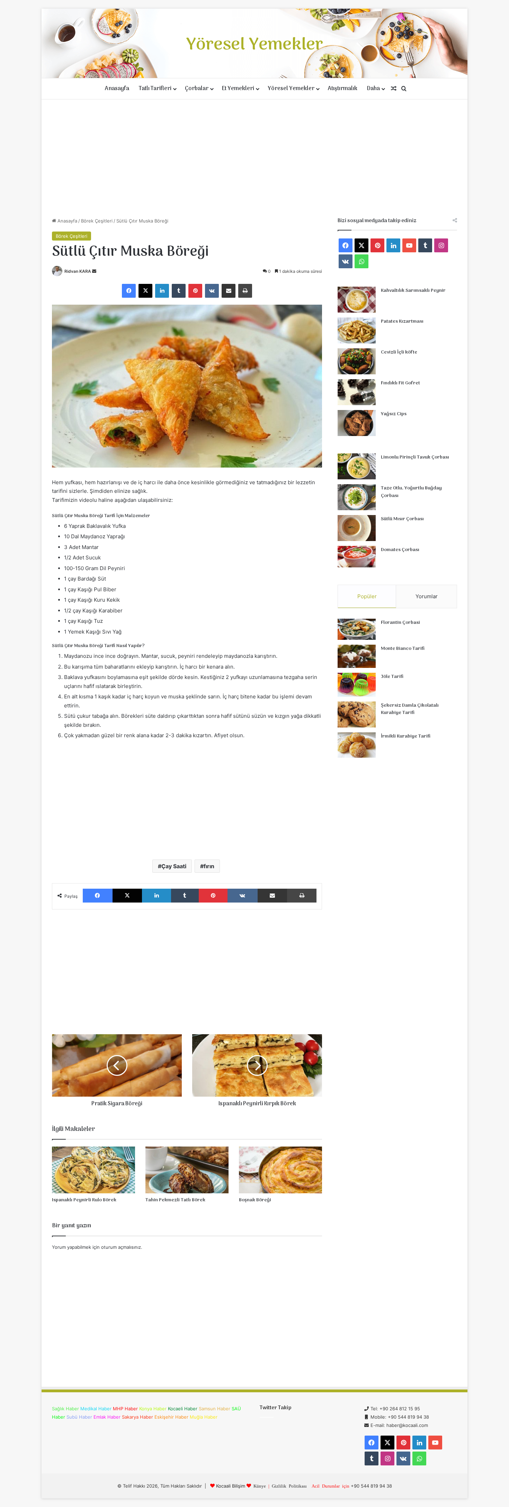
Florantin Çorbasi (400, 623)
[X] (145, 291)
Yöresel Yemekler (291, 88)
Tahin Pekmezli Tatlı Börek (175, 1200)
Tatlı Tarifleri (155, 88)
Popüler (367, 596)
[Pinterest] (195, 291)
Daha (373, 88)
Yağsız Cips (394, 414)
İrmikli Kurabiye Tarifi (405, 736)
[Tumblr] (179, 291)
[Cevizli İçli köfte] (357, 361)
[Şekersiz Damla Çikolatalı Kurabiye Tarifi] (357, 715)
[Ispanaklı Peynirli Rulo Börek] (93, 1170)
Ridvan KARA (77, 271)
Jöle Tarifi (392, 677)
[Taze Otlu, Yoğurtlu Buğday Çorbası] (357, 497)
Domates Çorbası (400, 550)
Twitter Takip (275, 1408)
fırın (209, 866)
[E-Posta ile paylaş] (228, 291)
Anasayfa (117, 88)
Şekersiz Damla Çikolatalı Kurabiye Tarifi (410, 709)
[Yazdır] (245, 291)
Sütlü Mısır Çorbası (402, 519)
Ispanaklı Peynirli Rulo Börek (84, 1200)
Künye (259, 1485)
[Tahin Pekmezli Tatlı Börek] (187, 1170)
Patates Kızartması (402, 321)
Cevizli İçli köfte (399, 352)
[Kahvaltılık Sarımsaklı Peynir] (357, 300)
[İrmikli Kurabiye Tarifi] (357, 745)
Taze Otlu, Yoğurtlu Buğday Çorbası (411, 492)
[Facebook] (129, 291)
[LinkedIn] (162, 291)
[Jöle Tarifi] (357, 685)
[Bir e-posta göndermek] (94, 271)
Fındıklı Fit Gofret (400, 383)
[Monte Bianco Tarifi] (357, 656)
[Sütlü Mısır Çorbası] (357, 528)
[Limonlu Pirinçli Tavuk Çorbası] (357, 466)
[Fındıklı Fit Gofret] (357, 392)
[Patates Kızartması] (357, 330)
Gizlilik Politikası (289, 1485)
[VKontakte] (212, 291)
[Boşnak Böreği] (280, 1170)
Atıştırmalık (342, 88)
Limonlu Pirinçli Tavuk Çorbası (415, 457)
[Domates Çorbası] (357, 556)
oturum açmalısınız (121, 1247)
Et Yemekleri (238, 88)
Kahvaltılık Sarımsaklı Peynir (413, 291)
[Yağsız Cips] (357, 423)
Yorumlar (427, 596)
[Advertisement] (254, 158)
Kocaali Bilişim (230, 1486)
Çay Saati (173, 866)
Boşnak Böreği (255, 1200)
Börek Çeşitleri (97, 221)
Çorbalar (196, 88)
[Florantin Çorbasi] (357, 629)
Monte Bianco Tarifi (403, 649)
